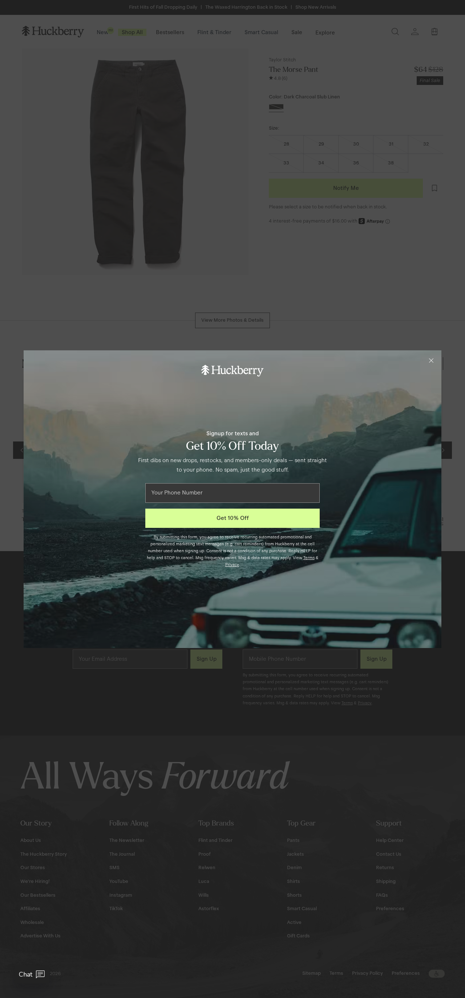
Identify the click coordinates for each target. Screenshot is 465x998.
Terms (309, 557)
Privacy (232, 564)
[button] (32, 974)
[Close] (431, 360)
